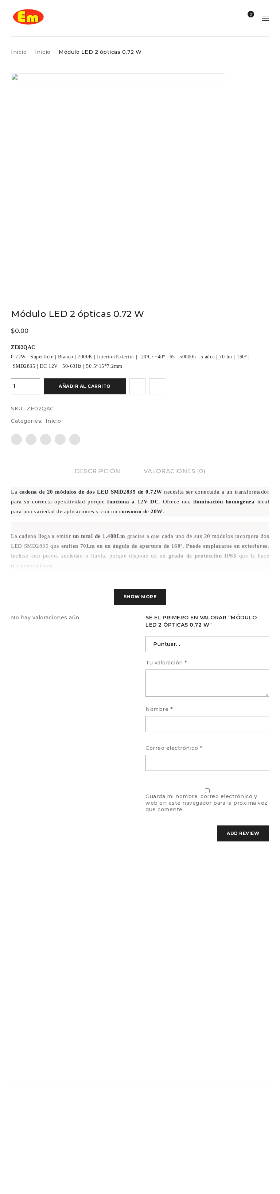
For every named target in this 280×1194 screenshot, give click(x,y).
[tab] (97, 471)
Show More (140, 596)
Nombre (158, 709)
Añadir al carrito (85, 386)
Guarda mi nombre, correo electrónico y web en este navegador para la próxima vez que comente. (206, 803)
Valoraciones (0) (174, 471)
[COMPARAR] (157, 386)
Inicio (19, 52)
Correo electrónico (173, 748)
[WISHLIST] (137, 386)
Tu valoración (166, 662)
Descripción (97, 471)
